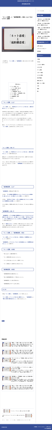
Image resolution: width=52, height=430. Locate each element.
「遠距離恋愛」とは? (15, 89)
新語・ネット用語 (40, 83)
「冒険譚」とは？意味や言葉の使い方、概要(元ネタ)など (43, 33)
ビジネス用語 (40, 75)
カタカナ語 (39, 67)
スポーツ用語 (40, 72)
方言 (38, 85)
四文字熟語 (39, 77)
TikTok (38, 61)
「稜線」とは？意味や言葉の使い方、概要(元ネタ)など (43, 28)
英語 (38, 88)
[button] (50, 10)
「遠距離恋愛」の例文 (15, 96)
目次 (16, 84)
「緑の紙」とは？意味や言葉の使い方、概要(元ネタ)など (43, 24)
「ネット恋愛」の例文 (15, 94)
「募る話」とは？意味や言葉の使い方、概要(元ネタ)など (43, 37)
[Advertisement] (18, 12)
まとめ (12, 98)
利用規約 (39, 51)
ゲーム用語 (39, 69)
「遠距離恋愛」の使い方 (16, 91)
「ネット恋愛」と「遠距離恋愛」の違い (18, 93)
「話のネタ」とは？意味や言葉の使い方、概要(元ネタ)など (43, 20)
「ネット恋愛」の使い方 (16, 88)
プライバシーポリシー (41, 48)
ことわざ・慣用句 (40, 64)
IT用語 (38, 59)
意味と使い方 (40, 80)
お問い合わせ (40, 46)
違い (38, 91)
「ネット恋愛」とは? (15, 86)
